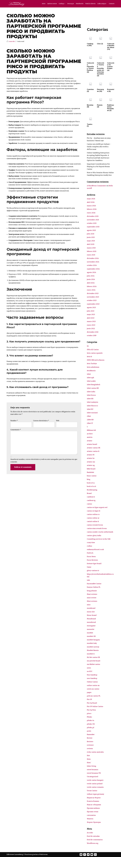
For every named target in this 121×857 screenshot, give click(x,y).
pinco (89, 713)
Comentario (15, 430)
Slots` (89, 763)
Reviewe (90, 741)
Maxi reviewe (92, 594)
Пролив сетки (92, 812)
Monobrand (91, 619)
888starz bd (91, 430)
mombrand (91, 608)
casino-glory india (94, 535)
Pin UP (89, 699)
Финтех (90, 819)
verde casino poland (94, 784)
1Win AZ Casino (93, 349)
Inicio (43, 3)
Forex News (91, 556)
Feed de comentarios (95, 840)
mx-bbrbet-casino (93, 664)
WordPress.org (92, 843)
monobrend (91, 622)
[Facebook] (84, 854)
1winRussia (91, 371)
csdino (89, 546)
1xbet (89, 374)
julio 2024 (90, 276)
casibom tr (91, 497)
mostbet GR (91, 636)
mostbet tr (91, 654)
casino (89, 504)
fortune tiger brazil (94, 563)
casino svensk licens (95, 525)
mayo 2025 (91, 241)
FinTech (90, 553)
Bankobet (90, 472)
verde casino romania (95, 787)
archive (90, 434)
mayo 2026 (91, 199)
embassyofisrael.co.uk (95, 549)
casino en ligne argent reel (97, 507)
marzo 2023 (91, 321)
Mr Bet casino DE (93, 657)
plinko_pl (90, 727)
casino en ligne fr (93, 511)
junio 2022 (91, 328)
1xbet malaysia (92, 402)
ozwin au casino (93, 689)
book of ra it (91, 486)
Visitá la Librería (90, 3)
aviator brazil (92, 444)
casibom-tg (91, 500)
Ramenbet (90, 734)
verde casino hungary (95, 780)
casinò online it (93, 521)
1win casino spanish (94, 353)
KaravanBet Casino (94, 584)
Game (89, 567)
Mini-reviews (92, 601)
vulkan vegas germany (95, 794)
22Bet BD (90, 420)
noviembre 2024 (93, 262)
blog (88, 479)
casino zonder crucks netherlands (100, 532)
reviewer (90, 745)
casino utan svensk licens (97, 528)
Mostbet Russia (93, 650)
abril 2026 (91, 202)
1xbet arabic (91, 381)
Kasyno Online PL (93, 587)
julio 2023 (90, 311)
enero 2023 (91, 325)
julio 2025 (90, 234)
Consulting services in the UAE (98, 539)
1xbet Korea (91, 395)
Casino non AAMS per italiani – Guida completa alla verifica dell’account (99, 146)
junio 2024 (91, 279)
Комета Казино (93, 801)
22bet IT (90, 423)
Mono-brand (91, 615)
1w (88, 346)
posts (89, 731)
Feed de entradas (93, 836)
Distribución (79, 3)
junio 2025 (91, 237)
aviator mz (91, 462)
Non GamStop (92, 675)
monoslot (90, 629)
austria (89, 437)
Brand (89, 493)
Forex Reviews (92, 560)
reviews (90, 748)
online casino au (93, 685)
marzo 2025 (91, 248)
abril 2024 (91, 283)
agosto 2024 (91, 272)
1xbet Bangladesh (93, 384)
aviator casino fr (93, 451)
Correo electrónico (41, 421)
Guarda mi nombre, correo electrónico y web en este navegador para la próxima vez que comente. (43, 460)
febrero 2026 (92, 209)
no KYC (89, 671)
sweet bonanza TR (94, 773)
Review (89, 738)
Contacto (111, 3)
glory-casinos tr (93, 570)
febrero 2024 (92, 286)
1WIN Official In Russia (95, 360)
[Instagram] (95, 854)
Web (57, 421)
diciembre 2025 (93, 216)
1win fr (89, 356)
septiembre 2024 (93, 269)
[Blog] (81, 854)
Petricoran (43, 854)
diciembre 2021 (92, 332)
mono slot (91, 612)
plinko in (90, 720)
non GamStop (92, 678)
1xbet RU (90, 409)
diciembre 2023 (93, 293)
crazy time (91, 542)
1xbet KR (90, 399)
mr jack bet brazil (93, 661)
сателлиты (91, 815)
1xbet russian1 (92, 413)
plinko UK (91, 724)
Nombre (14, 421)
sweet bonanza (92, 769)
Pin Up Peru (91, 710)
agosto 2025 (91, 230)
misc (89, 605)
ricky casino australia (95, 752)
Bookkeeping (92, 490)
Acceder (90, 833)
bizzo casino (91, 476)
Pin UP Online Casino (95, 706)
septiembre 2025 (93, 227)
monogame (91, 626)
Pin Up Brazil (92, 703)
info (88, 580)
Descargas (70, 3)
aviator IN (90, 455)
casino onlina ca (93, 514)
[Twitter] (88, 854)
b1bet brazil (91, 469)
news (89, 668)
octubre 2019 (91, 335)
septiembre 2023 (93, 304)
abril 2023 (90, 318)
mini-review (91, 598)
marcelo (12, 41)
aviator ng (91, 465)
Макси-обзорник (94, 805)
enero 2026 (91, 213)
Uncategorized (92, 776)
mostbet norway (93, 647)
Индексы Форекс (94, 798)
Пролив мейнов (93, 808)
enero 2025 (91, 255)
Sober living (91, 766)
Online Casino (92, 682)
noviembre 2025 (93, 220)
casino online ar (93, 518)
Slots (89, 759)
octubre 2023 (92, 300)
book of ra (91, 483)
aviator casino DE (93, 448)
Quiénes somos (52, 3)
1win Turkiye (92, 363)
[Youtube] (91, 854)
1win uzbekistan (93, 367)
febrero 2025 (91, 251)
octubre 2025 (92, 223)
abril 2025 (90, 244)
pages (89, 692)
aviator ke (91, 458)
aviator (89, 441)
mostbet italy (92, 643)
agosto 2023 (91, 307)
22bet (89, 416)
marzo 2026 (91, 206)
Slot (88, 755)
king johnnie (92, 591)
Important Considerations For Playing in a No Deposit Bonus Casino (98, 166)
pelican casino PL (93, 696)
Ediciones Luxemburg (15, 854)
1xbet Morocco (92, 406)
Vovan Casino (92, 791)
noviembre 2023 (93, 297)
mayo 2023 (91, 314)
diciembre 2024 (93, 258)
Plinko (89, 717)
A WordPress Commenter (96, 186)
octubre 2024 (92, 265)
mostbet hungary (93, 640)
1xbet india (91, 392)
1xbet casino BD (93, 388)
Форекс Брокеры (94, 822)
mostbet (90, 633)
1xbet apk (90, 377)
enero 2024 (91, 290)
